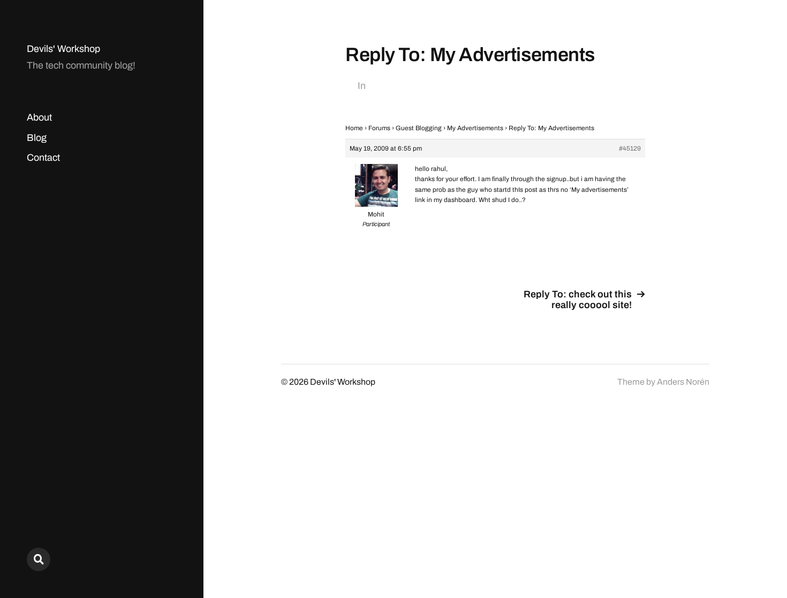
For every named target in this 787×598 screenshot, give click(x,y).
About (39, 117)
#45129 (630, 148)
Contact (43, 157)
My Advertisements (475, 128)
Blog (37, 137)
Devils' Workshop (63, 48)
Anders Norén (683, 381)
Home (354, 128)
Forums (379, 128)
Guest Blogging (419, 128)
